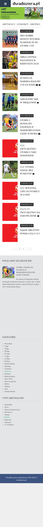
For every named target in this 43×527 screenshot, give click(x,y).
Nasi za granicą (10, 381)
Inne (6, 389)
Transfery (8, 369)
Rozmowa (8, 412)
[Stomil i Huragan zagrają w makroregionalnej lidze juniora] (10, 123)
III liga (7, 351)
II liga (7, 349)
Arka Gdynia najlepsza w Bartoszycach (29, 60)
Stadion (7, 386)
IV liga (7, 354)
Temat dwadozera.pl (12, 410)
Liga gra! (8, 422)
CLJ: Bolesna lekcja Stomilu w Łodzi (30, 191)
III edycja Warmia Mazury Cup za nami (30, 81)
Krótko (7, 417)
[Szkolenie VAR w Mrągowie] (10, 102)
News (7, 407)
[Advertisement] (21, 311)
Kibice (7, 384)
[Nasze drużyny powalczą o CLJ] (10, 233)
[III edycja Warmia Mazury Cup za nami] (10, 81)
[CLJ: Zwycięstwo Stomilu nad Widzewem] (10, 148)
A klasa (7, 359)
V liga (7, 356)
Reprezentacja (10, 376)
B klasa (7, 361)
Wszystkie (8, 344)
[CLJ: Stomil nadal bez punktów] (10, 170)
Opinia (7, 415)
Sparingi (8, 366)
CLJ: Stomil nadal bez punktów (27, 170)
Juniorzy (8, 371)
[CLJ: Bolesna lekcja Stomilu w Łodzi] (10, 191)
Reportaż (8, 420)
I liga (6, 346)
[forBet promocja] (21, 19)
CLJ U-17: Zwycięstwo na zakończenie (30, 212)
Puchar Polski (10, 364)
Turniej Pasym (10, 391)
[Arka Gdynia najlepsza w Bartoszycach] (10, 60)
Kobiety (8, 374)
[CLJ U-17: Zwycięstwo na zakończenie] (10, 212)
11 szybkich (9, 425)
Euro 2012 (8, 379)
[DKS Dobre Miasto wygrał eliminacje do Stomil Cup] (10, 39)
